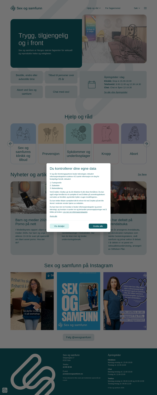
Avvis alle (53, 216)
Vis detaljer (59, 226)
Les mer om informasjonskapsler (75, 212)
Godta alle (98, 226)
